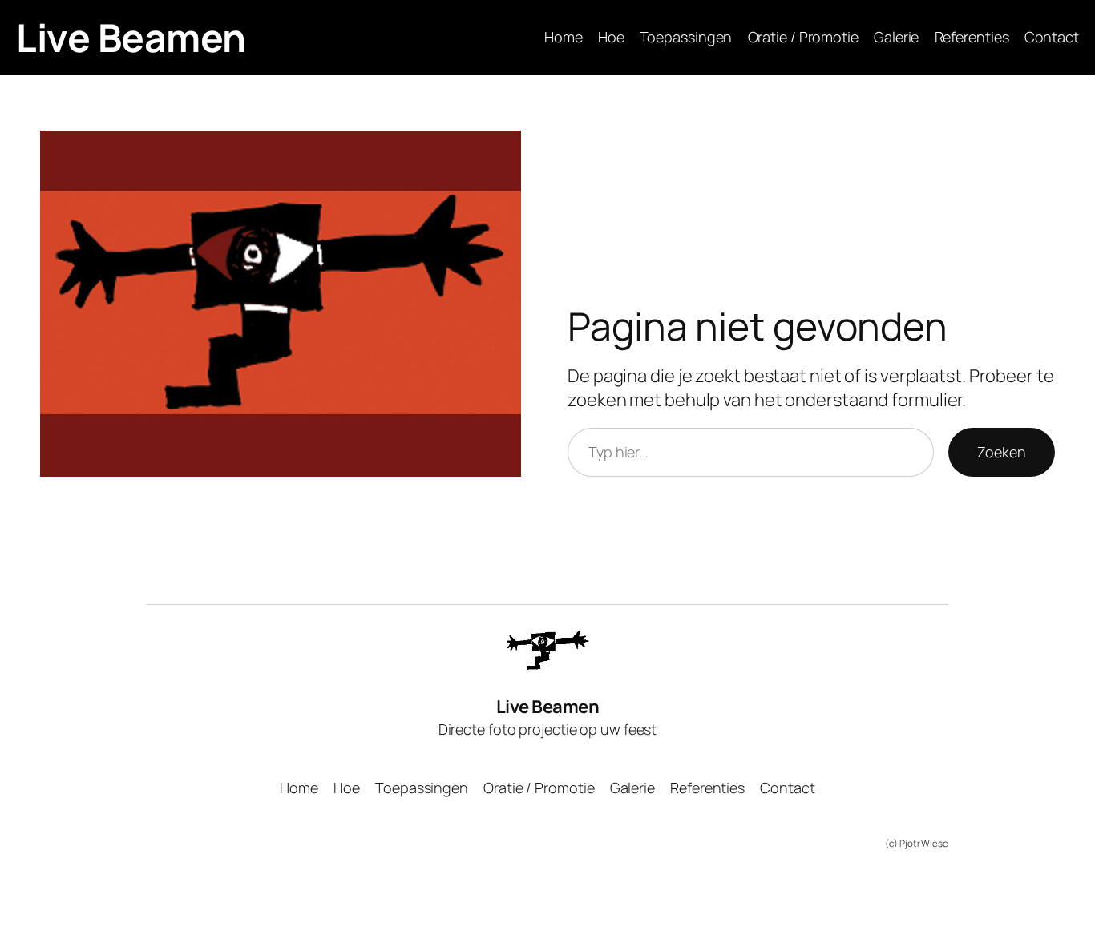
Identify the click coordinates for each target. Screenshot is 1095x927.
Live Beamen (131, 37)
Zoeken (1001, 451)
